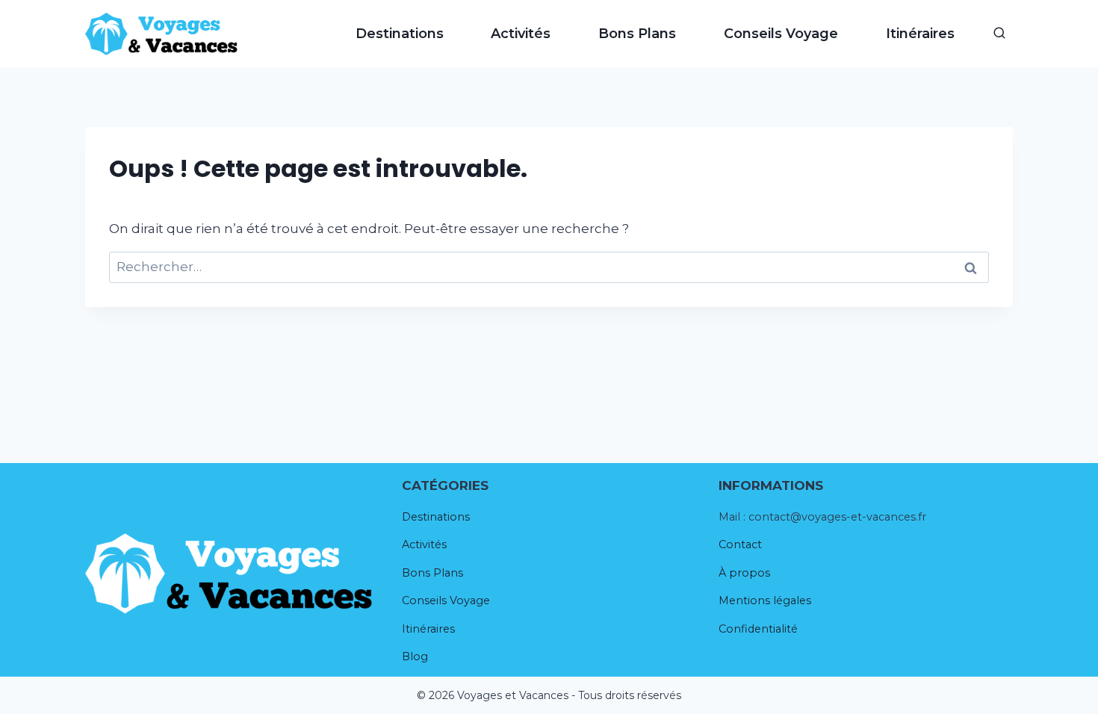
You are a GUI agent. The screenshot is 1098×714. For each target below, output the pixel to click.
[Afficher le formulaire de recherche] (999, 33)
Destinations (400, 33)
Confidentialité (758, 629)
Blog (415, 656)
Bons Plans (637, 33)
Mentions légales (765, 600)
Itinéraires (920, 33)
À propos (744, 573)
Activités (520, 33)
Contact (740, 544)
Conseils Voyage (781, 33)
